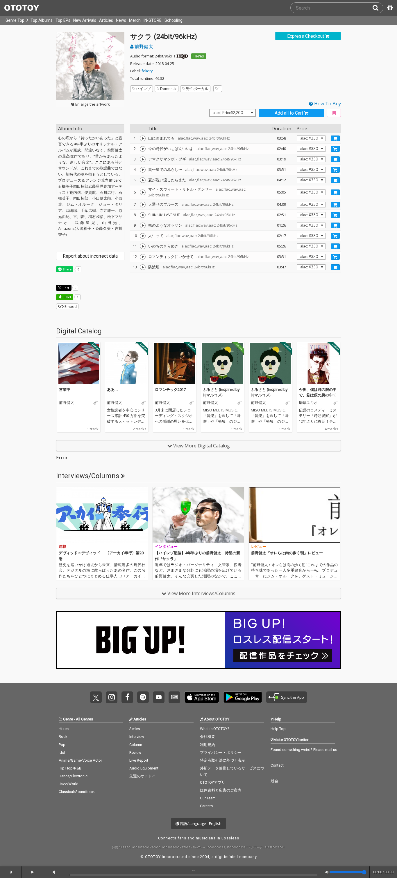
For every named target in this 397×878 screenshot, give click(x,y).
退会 (274, 781)
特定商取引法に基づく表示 (222, 760)
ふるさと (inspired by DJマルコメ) (221, 392)
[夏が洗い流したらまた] (143, 180)
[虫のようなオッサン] (143, 225)
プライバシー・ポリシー (221, 752)
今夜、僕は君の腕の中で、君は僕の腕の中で (318, 392)
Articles (106, 20)
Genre (68, 719)
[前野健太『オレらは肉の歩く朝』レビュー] (294, 515)
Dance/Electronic (73, 776)
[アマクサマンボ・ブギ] (143, 159)
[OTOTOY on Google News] (174, 697)
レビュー (258, 546)
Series (134, 729)
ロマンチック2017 (170, 389)
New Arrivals (84, 20)
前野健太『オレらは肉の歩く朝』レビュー (287, 553)
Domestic (168, 88)
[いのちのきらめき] (143, 246)
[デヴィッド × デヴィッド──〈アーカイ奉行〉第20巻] (102, 515)
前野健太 (143, 46)
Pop (62, 744)
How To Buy (327, 103)
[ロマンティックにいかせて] (143, 257)
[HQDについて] (182, 56)
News (121, 20)
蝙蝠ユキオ (308, 402)
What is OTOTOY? (214, 729)
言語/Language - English (200, 823)
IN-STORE (153, 20)
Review (135, 752)
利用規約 (207, 744)
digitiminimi (226, 856)
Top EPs (63, 20)
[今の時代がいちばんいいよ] (143, 149)
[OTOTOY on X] (96, 697)
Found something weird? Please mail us (304, 749)
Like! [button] (67, 297)
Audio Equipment (143, 768)
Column (135, 744)
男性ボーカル (197, 88)
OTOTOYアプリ (212, 782)
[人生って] (143, 236)
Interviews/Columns (88, 476)
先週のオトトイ (142, 776)
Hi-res (199, 56)
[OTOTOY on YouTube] (158, 697)
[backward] (11, 872)
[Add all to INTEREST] (334, 113)
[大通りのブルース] (143, 204)
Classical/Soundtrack (77, 792)
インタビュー (166, 546)
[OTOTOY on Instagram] (111, 697)
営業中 (64, 389)
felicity (147, 70)
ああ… (112, 389)
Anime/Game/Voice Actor (80, 760)
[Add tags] (217, 88)
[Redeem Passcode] (389, 8)
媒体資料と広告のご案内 (221, 790)
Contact (277, 765)
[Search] (378, 8)
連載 (62, 546)
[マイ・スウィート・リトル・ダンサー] (143, 192)
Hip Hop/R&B (70, 768)
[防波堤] (143, 267)
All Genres (84, 719)
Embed (70, 306)
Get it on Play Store (242, 697)
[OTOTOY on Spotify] (143, 697)
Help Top (278, 729)
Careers (206, 806)
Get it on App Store (201, 697)
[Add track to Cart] (335, 138)
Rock (63, 736)
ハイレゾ (143, 88)
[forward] (54, 872)
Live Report (138, 760)
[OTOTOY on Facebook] (127, 697)
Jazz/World (68, 784)
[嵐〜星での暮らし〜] (143, 170)
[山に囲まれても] (143, 138)
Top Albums (42, 20)
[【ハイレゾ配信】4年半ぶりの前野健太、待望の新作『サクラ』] (198, 515)
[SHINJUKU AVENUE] (143, 215)
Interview (136, 736)
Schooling (173, 20)
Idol (62, 752)
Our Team (208, 798)
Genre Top (15, 20)
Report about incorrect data (90, 256)
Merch (135, 20)
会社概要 (207, 736)
